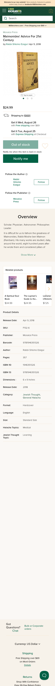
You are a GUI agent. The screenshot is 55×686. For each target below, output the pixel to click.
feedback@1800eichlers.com (35, 4)
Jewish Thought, (32, 394)
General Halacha (31, 397)
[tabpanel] (27, 72)
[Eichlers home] (14, 10)
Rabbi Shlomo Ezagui (17, 44)
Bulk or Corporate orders (33, 627)
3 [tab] (32, 99)
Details (27, 665)
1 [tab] (23, 99)
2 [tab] (27, 99)
